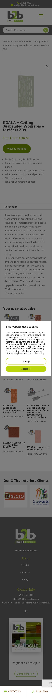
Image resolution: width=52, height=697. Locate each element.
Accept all (26, 368)
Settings (26, 361)
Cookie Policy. (37, 353)
